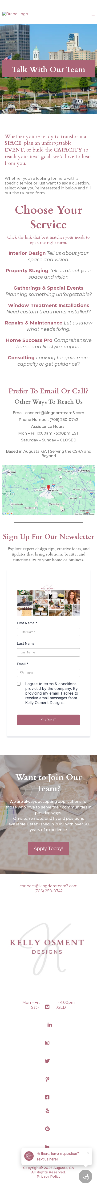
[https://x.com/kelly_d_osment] (48, 1061)
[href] (48, 490)
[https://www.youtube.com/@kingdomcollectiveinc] (48, 1007)
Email (22, 664)
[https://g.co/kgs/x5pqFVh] (48, 1129)
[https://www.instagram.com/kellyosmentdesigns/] (48, 1043)
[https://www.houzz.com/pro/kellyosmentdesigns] (48, 1147)
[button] (93, 14)
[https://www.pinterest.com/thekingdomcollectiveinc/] (48, 1079)
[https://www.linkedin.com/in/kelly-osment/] (48, 1025)
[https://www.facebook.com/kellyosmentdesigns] (48, 1097)
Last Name (26, 643)
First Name (27, 623)
